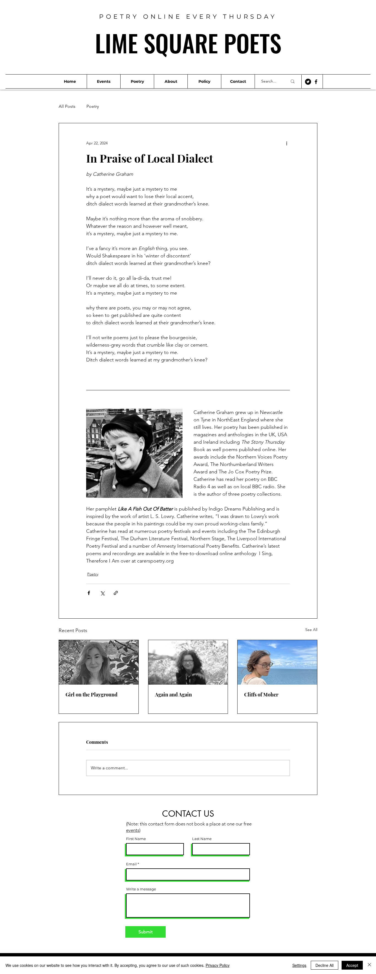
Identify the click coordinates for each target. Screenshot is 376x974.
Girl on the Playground (92, 694)
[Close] (369, 965)
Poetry (92, 106)
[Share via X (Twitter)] (102, 593)
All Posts (67, 106)
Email (131, 864)
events (132, 830)
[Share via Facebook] (88, 593)
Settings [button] (299, 965)
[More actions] (286, 143)
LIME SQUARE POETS (188, 42)
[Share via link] (115, 593)
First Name (136, 839)
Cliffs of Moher (261, 694)
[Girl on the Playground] (98, 662)
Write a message (141, 889)
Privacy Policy (218, 965)
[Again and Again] (188, 662)
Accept (352, 965)
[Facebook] (316, 82)
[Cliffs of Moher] (277, 662)
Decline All (324, 965)
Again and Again (174, 694)
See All (311, 629)
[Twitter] (308, 82)
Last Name (202, 839)
